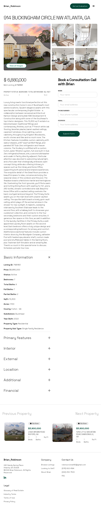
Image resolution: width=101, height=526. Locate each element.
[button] (93, 6)
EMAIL (60, 100)
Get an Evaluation (80, 6)
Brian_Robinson (12, 6)
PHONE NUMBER (63, 110)
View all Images (16, 66)
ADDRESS (61, 120)
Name (60, 90)
